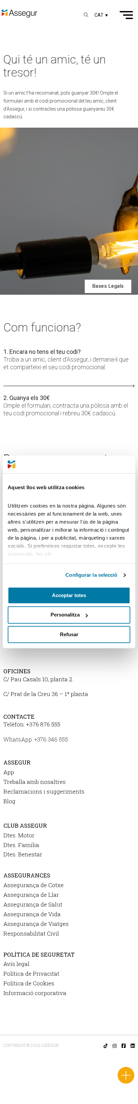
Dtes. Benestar (22, 854)
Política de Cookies (28, 983)
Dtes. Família (21, 845)
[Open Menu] (126, 15)
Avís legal (16, 964)
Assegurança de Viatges (36, 924)
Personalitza (65, 615)
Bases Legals (108, 286)
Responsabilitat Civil (31, 933)
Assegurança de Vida (32, 914)
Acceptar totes (69, 595)
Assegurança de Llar (31, 895)
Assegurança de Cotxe (33, 885)
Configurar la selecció (91, 575)
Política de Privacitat (31, 973)
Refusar (69, 634)
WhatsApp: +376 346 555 (35, 739)
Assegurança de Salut (32, 904)
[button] (101, 15)
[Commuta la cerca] (86, 15)
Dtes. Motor (18, 835)
